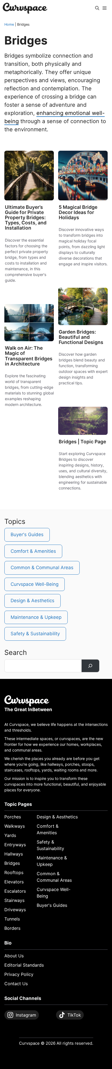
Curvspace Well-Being (34, 584)
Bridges (44, 155)
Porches (12, 816)
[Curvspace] (25, 8)
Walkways (14, 826)
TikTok (74, 1015)
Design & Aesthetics (78, 195)
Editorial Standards (24, 965)
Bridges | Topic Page (82, 441)
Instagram (26, 1015)
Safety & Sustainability (35, 633)
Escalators (15, 891)
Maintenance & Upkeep (36, 617)
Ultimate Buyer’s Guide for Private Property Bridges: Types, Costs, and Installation (25, 217)
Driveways (15, 909)
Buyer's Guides (20, 195)
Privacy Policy (18, 974)
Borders (12, 928)
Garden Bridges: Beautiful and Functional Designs (81, 337)
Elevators (14, 881)
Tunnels (12, 919)
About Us (14, 955)
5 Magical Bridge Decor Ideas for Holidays (78, 212)
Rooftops (13, 872)
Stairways (14, 900)
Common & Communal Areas (42, 567)
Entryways (15, 844)
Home (9, 24)
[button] (97, 8)
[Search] (90, 666)
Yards (10, 835)
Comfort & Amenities (33, 551)
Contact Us (16, 983)
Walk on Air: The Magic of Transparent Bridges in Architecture (28, 356)
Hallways (13, 854)
